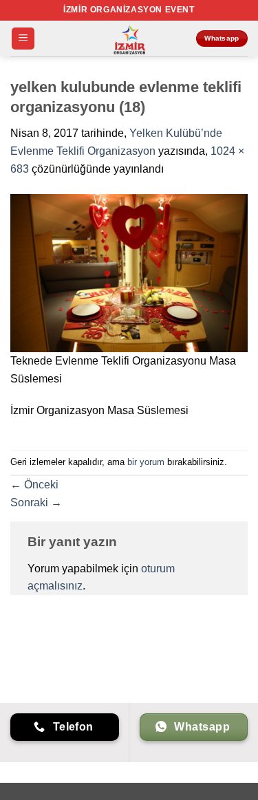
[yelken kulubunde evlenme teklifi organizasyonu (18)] (129, 272)
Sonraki (36, 502)
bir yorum (145, 462)
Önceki (34, 484)
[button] (23, 39)
